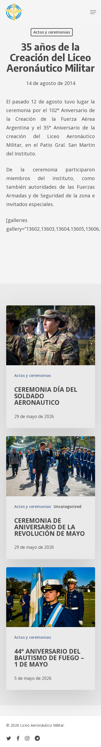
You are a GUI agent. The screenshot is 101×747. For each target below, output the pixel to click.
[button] (93, 12)
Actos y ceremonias (51, 32)
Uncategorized (67, 506)
